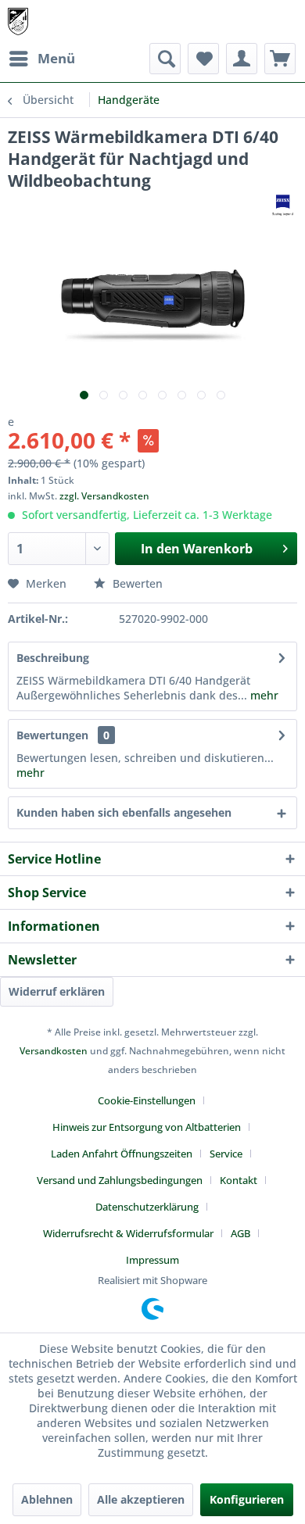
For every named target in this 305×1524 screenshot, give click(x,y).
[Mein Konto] (241, 58)
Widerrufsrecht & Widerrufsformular (128, 1233)
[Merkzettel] (203, 58)
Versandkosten (54, 1050)
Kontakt (238, 1180)
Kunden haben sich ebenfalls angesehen (123, 812)
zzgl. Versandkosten (104, 496)
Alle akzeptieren (141, 1499)
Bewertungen (52, 735)
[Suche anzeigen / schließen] (165, 58)
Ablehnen (47, 1499)
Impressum (152, 1260)
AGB (240, 1233)
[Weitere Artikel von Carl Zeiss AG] (283, 205)
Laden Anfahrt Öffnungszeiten (121, 1154)
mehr (262, 695)
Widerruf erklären (57, 991)
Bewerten (136, 583)
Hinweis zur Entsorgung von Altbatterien (146, 1127)
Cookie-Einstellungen (147, 1100)
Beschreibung (52, 657)
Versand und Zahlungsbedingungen (120, 1180)
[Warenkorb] (280, 58)
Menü (56, 58)
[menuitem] (41, 58)
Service (226, 1154)
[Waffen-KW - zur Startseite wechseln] (18, 21)
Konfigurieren (247, 1499)
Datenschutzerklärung (147, 1207)
